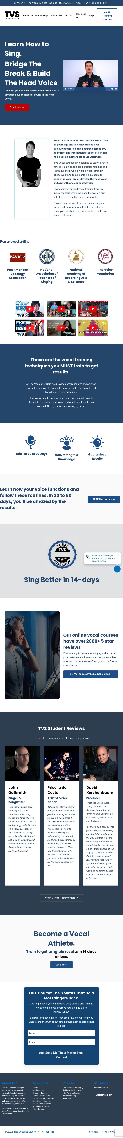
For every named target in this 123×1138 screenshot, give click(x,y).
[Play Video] (65, 89)
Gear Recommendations (42, 1104)
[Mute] (111, 89)
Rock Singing (68, 1098)
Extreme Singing (69, 1096)
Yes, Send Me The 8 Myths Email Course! (61, 1055)
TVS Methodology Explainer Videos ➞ (90, 673)
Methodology (41, 15)
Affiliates (69, 15)
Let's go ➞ (61, 964)
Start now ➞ (17, 107)
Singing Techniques (40, 1093)
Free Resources (38, 1090)
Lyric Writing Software (41, 1106)
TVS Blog (36, 1088)
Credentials (27, 15)
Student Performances (41, 1096)
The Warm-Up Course (71, 1093)
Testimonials (56, 15)
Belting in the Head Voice (72, 1090)
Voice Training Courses (107, 15)
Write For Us (108, 1131)
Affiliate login (104, 1094)
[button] (15, 318)
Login (92, 15)
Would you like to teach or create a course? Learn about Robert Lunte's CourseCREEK (15, 1111)
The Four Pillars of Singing (73, 1088)
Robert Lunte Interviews (42, 1101)
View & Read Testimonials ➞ (61, 897)
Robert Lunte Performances (43, 1098)
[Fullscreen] (116, 89)
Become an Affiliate (101, 1088)
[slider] (91, 89)
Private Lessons (39, 1109)
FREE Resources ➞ (104, 499)
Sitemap (93, 1131)
